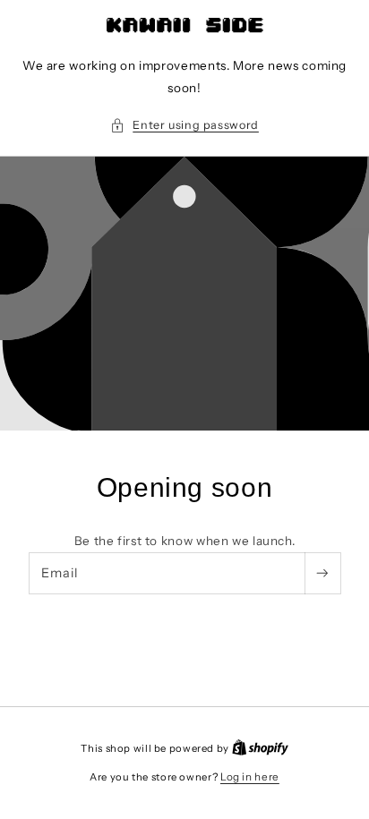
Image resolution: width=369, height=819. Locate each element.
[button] (184, 125)
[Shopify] (260, 748)
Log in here (249, 777)
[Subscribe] (322, 573)
